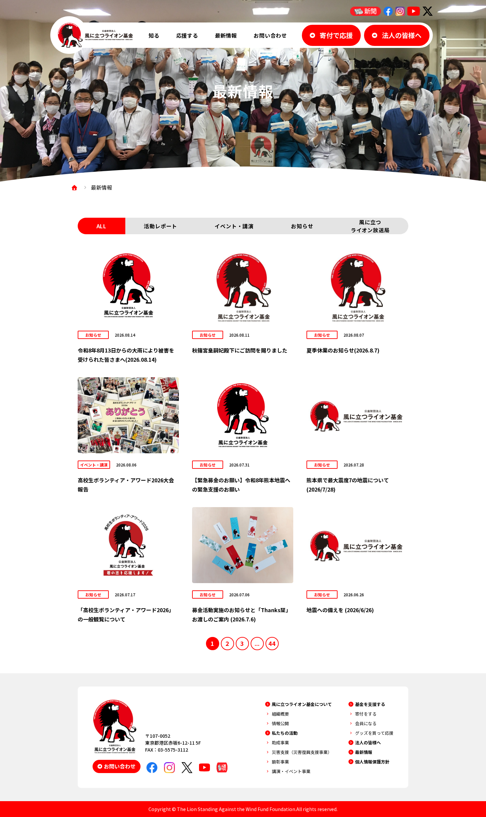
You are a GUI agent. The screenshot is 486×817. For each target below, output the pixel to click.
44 (272, 643)
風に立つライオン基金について (302, 704)
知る (154, 35)
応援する (187, 35)
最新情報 (226, 35)
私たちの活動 (285, 733)
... (257, 643)
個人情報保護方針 (372, 762)
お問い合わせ (270, 35)
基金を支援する (370, 704)
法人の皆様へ (368, 742)
